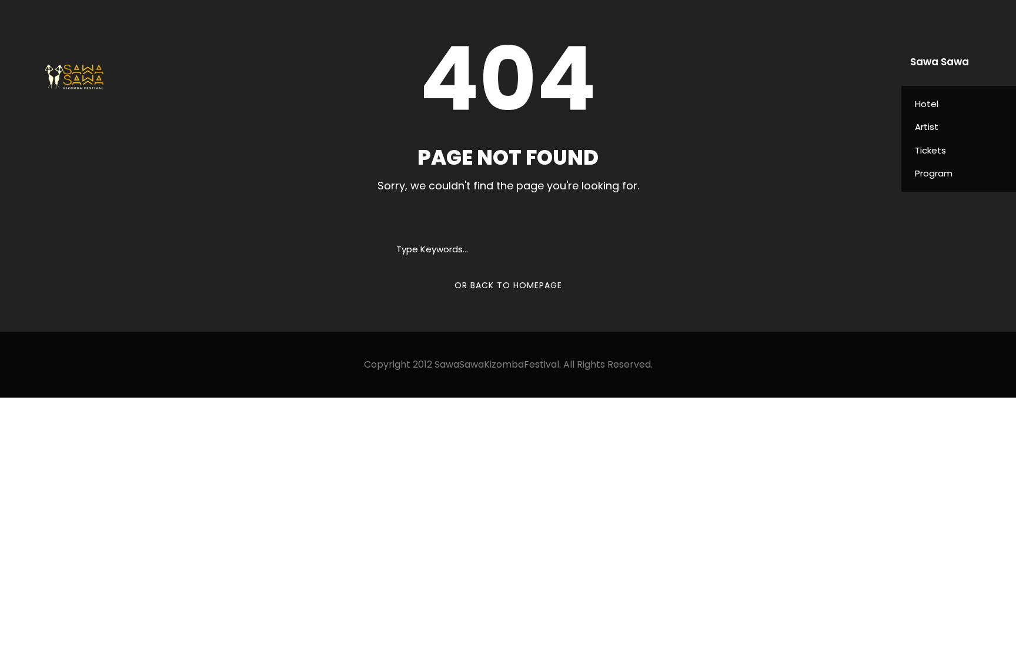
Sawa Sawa (939, 62)
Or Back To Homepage (508, 285)
